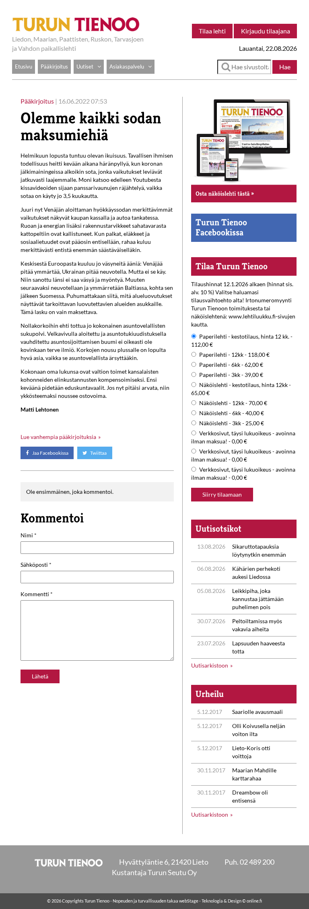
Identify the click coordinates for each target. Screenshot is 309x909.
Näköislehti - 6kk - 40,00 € (231, 413)
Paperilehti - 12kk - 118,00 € (234, 354)
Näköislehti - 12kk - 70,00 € (233, 402)
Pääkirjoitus (54, 66)
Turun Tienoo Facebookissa (221, 227)
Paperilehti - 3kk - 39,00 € (231, 374)
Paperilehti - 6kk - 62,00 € (231, 364)
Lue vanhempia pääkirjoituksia (58, 436)
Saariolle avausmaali (257, 711)
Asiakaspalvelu (126, 66)
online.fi (254, 900)
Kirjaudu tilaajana (265, 31)
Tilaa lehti (212, 31)
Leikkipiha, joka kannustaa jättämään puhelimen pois (258, 598)
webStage (188, 900)
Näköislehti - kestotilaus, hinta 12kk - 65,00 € (241, 388)
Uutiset (84, 66)
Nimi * (29, 535)
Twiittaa (98, 453)
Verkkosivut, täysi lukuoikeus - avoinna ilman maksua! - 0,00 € (243, 437)
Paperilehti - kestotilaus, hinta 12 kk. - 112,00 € (242, 340)
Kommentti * (37, 594)
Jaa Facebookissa (49, 453)
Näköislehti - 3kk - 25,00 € (231, 423)
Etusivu (23, 66)
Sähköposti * (36, 564)
